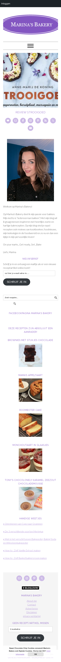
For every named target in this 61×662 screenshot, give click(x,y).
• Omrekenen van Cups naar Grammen (23, 523)
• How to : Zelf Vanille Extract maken (22, 550)
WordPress (38, 657)
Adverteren (31, 608)
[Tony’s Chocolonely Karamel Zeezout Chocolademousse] (30, 498)
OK (35, 654)
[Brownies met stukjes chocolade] (30, 355)
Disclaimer (31, 612)
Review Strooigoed (30, 112)
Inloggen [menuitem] (5, 3)
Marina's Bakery (30, 23)
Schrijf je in (16, 281)
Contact (31, 604)
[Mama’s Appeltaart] (30, 390)
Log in (49, 657)
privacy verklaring (32, 616)
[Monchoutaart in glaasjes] (30, 460)
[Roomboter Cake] (30, 425)
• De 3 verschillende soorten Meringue (23, 531)
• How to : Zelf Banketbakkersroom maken (25, 558)
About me (32, 600)
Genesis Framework (19, 657)
